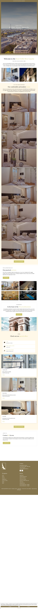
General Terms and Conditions (26, 488)
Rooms (3, 476)
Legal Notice (19, 488)
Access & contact (4, 480)
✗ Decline (28, 606)
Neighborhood (4, 479)
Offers (3, 483)
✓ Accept (9, 606)
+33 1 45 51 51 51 (22, 467)
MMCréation (19, 489)
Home (3, 475)
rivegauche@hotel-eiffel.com (24, 468)
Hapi (32, 488)
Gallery (3, 481)
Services (3, 477)
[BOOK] (19, 365)
